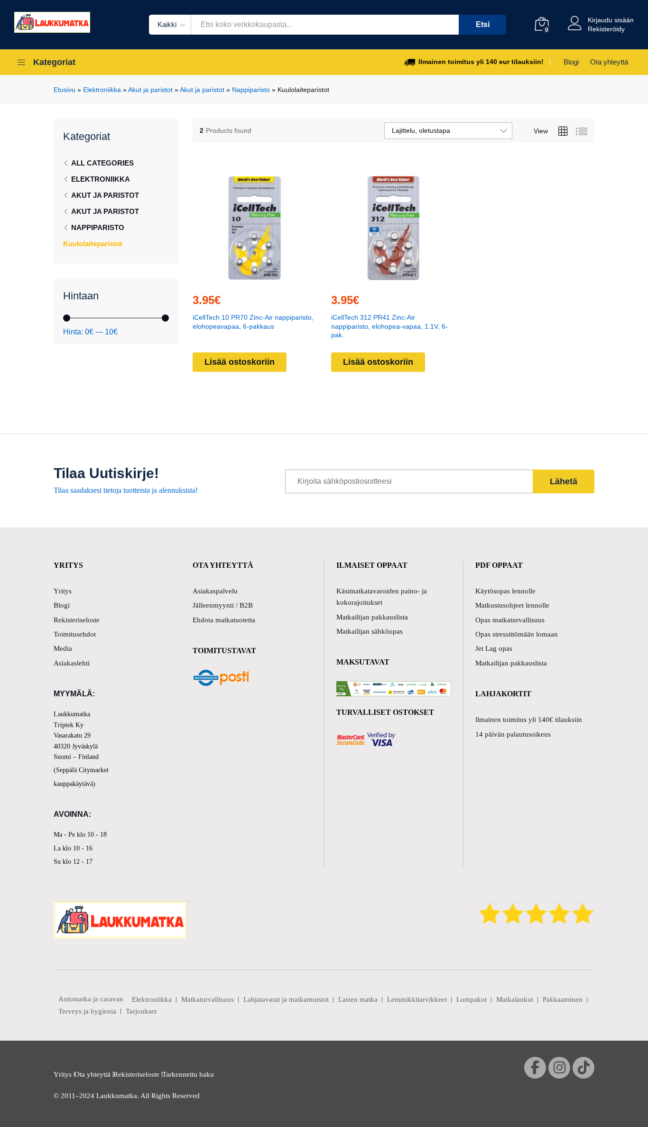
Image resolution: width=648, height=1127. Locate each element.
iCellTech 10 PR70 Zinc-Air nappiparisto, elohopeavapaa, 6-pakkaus (253, 322)
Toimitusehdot (75, 634)
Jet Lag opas (493, 648)
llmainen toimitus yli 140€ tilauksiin (528, 719)
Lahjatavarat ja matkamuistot (286, 999)
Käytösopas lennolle (505, 591)
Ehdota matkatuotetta (224, 620)
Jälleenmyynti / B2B (223, 605)
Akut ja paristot (150, 89)
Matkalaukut (514, 999)
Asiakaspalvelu (215, 591)
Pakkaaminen (563, 999)
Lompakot (471, 999)
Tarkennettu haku (188, 1074)
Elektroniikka (102, 89)
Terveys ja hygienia (87, 1011)
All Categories (102, 163)
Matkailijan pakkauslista (372, 617)
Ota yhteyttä (609, 62)
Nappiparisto (251, 89)
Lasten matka (358, 999)
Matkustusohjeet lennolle (512, 605)
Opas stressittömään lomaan (516, 634)
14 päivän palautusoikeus (513, 734)
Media (63, 648)
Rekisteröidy (606, 29)
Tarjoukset (141, 1011)
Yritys (63, 591)
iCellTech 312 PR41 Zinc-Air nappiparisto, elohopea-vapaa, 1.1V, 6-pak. (389, 326)
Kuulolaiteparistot (92, 244)
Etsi (483, 24)
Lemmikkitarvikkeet (417, 999)
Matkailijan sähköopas (369, 631)
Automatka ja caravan (90, 999)
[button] (233, 279)
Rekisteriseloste (77, 620)
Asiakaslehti (72, 663)
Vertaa (276, 279)
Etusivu (64, 89)
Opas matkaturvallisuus (510, 620)
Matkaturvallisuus (207, 999)
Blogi (571, 62)
